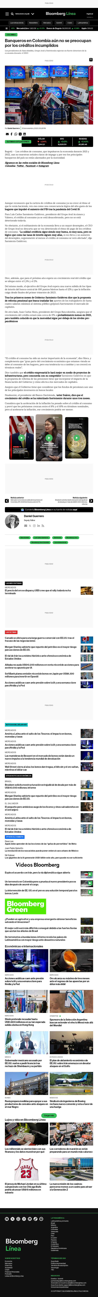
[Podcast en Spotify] (41, 1219)
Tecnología (55, 1268)
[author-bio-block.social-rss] (43, 525)
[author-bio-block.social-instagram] (34, 525)
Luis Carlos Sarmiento (41, 538)
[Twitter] (30, 525)
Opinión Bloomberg (15, 837)
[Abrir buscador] (12, 14)
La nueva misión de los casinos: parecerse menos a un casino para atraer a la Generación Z (71, 1186)
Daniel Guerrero (14, 128)
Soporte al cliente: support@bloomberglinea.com (68, 1285)
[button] (91, 59)
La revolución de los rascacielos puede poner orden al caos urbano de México (41, 850)
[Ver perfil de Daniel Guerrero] (14, 521)
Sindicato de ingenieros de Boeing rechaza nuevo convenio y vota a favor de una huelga (71, 1104)
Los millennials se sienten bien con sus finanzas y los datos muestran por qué (25, 1150)
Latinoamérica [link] (83, 23)
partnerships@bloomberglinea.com (63, 1281)
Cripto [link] (70, 23)
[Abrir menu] (7, 14)
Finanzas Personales (12, 1272)
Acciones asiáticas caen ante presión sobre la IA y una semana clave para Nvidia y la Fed (24, 981)
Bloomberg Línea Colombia (40, 542)
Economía (8, 1261)
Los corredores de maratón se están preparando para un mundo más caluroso (71, 1150)
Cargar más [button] (49, 1115)
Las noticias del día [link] (16, 23)
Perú (52, 1236)
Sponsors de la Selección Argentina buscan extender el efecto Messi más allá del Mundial (71, 1022)
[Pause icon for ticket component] (6, 28)
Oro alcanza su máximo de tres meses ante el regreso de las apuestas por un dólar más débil (70, 981)
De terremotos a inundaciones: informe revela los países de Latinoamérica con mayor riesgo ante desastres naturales (36, 938)
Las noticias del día (60, 542)
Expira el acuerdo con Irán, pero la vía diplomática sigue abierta (37, 872)
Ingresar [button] (90, 14)
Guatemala (54, 1250)
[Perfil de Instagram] (24, 1219)
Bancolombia (25, 538)
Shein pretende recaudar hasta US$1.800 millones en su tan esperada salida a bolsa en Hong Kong (25, 1022)
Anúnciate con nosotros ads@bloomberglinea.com (68, 1283)
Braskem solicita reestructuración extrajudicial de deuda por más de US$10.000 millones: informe (71, 502)
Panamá (54, 1240)
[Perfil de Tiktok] (35, 1219)
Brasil (53, 1223)
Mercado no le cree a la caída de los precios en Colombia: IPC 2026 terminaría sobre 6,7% (26, 501)
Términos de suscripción (59, 1265)
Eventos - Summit (57, 1279)
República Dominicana (59, 1248)
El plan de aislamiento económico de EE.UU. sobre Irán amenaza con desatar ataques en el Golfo (70, 1063)
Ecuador (54, 1238)
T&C (52, 1270)
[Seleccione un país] (32, 14)
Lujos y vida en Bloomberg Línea (25, 1119)
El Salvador (55, 1246)
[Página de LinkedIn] (30, 1219)
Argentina (54, 1227)
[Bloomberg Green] (49, 906)
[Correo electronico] (25, 525)
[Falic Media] (90, 17)
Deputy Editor (29, 520)
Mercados (8, 1263)
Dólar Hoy (8, 1265)
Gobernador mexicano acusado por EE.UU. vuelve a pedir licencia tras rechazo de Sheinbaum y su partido (23, 1063)
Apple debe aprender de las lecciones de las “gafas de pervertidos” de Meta (40, 844)
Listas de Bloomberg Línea (14, 1276)
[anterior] (7, 501)
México (53, 1225)
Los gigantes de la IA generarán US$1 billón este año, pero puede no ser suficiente (44, 857)
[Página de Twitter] (12, 1219)
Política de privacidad (58, 1263)
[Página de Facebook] (7, 1219)
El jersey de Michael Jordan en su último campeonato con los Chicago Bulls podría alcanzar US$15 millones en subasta (26, 1188)
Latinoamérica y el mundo (60, 1221)
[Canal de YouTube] (18, 1219)
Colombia (11, 35)
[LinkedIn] (38, 525)
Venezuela (54, 1231)
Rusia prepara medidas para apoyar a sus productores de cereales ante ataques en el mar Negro (26, 1104)
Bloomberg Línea (71, 538)
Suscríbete (55, 1261)
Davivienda (57, 538)
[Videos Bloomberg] (49, 865)
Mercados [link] (47, 23)
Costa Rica (55, 1244)
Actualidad (8, 1268)
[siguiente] (91, 501)
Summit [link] (59, 23)
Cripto (7, 1270)
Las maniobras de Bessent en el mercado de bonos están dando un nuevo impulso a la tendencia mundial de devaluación (39, 757)
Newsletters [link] (33, 23)
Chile (52, 1234)
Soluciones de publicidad (59, 1287)
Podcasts (8, 1274)
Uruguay (54, 1242)
